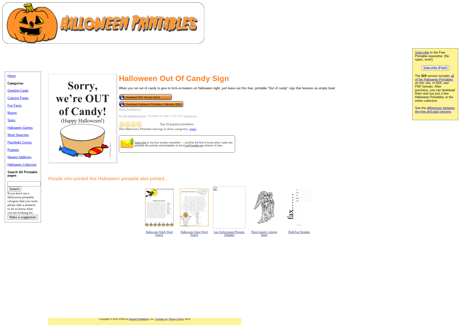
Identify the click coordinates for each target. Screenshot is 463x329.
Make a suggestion (22, 217)
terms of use (190, 116)
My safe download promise (132, 116)
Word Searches (18, 135)
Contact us (161, 319)
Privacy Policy (176, 319)
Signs (11, 120)
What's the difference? (130, 109)
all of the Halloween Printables (434, 77)
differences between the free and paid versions (435, 109)
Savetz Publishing (139, 319)
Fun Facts (14, 105)
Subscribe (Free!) (435, 68)
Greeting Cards (17, 90)
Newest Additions (19, 157)
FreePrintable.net (193, 145)
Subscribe (140, 142)
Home (11, 76)
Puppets (13, 150)
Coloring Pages (18, 98)
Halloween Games (20, 128)
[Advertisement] (92, 57)
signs (193, 129)
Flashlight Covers (19, 142)
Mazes (12, 113)
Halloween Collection (21, 164)
